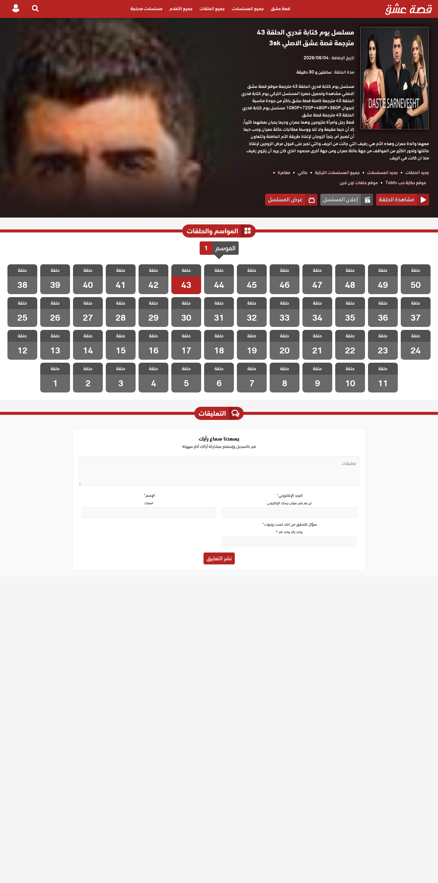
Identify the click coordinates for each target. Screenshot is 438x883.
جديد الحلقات (417, 172)
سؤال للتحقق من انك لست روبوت (289, 524)
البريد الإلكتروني (289, 495)
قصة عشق (280, 9)
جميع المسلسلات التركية (337, 172)
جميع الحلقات (212, 9)
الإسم (149, 495)
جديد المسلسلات (382, 172)
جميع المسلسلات (248, 9)
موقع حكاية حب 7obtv (405, 182)
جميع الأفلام (181, 9)
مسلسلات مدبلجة (146, 9)
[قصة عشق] (408, 9)
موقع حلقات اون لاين (359, 182)
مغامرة (284, 172)
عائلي (302, 172)
